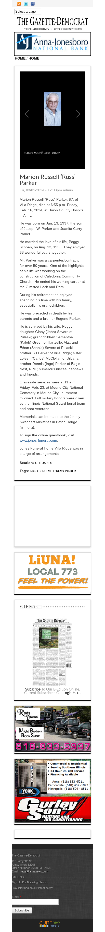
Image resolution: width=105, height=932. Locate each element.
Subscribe (33, 689)
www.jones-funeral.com (38, 440)
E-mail (16, 896)
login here (71, 693)
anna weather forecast (53, 541)
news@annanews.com (34, 871)
